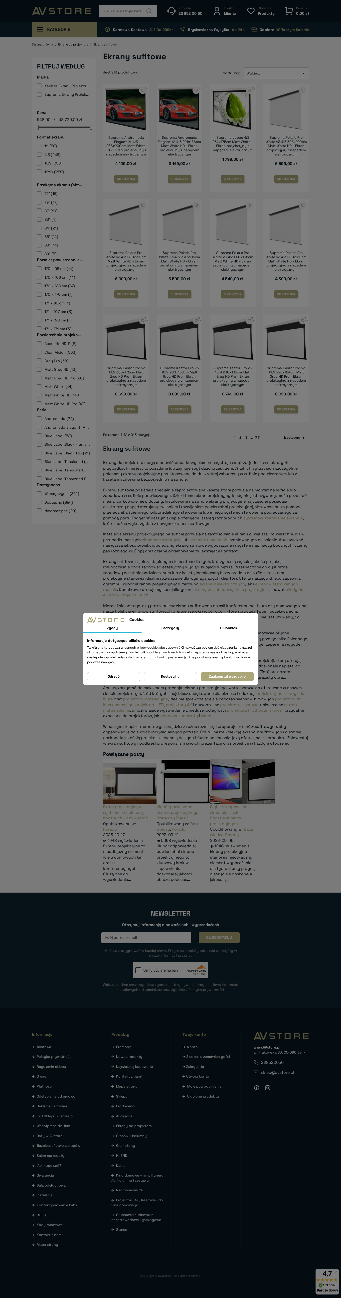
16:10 (54, 171)
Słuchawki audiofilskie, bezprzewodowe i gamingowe (136, 1217)
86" (51, 236)
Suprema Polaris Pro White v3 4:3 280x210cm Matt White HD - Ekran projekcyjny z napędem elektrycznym (126, 261)
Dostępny (58, 502)
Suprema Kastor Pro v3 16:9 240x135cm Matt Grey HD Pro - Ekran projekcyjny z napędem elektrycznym (232, 376)
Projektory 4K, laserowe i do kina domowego (137, 1202)
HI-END (121, 1155)
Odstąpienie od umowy (56, 1096)
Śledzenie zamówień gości (208, 1056)
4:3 (52, 154)
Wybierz (276, 73)
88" (51, 245)
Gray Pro (56, 360)
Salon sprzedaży (50, 1155)
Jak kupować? (49, 1165)
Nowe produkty (129, 1056)
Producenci (125, 1106)
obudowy (169, 715)
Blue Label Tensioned (67, 461)
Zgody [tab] (112, 628)
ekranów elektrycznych (222, 584)
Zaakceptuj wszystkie (227, 676)
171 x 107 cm (58, 311)
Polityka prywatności (54, 1056)
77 (257, 437)
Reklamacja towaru (52, 1106)
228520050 (272, 1062)
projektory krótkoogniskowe (254, 710)
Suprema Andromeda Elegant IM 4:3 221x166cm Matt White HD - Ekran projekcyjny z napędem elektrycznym (179, 145)
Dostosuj (169, 676)
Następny (295, 438)
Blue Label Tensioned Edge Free (67, 478)
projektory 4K (179, 704)
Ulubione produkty (203, 1096)
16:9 (53, 163)
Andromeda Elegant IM (67, 427)
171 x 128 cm (58, 320)
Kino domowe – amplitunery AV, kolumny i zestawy (137, 1178)
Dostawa (44, 1047)
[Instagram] (268, 1088)
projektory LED (149, 704)
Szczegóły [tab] (170, 628)
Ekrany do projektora (134, 1126)
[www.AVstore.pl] (61, 11)
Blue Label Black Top (67, 453)
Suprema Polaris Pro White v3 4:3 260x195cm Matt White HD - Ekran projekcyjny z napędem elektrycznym (179, 261)
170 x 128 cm (59, 285)
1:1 (50, 145)
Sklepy (122, 1096)
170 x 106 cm (59, 277)
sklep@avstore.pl (277, 1072)
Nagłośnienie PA (129, 1190)
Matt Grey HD (60, 369)
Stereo (121, 1229)
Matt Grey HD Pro (64, 378)
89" (50, 253)
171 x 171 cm (57, 328)
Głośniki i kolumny (131, 1136)
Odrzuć (114, 676)
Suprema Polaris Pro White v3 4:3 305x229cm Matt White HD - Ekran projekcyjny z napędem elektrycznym (286, 145)
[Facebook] (257, 1088)
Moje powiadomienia (204, 1086)
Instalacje (44, 1195)
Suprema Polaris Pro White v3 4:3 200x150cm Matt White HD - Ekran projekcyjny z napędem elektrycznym (286, 261)
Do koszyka (126, 179)
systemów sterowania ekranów (273, 518)
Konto (192, 1047)
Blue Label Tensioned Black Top (67, 470)
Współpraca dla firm (53, 1126)
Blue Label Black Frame (67, 444)
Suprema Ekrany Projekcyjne (67, 94)
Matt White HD (62, 395)
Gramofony (125, 1145)
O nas (41, 1076)
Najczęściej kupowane (134, 1066)
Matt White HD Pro (65, 403)
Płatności (44, 1086)
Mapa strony (47, 1244)
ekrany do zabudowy (213, 589)
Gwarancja (45, 1175)
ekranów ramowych (208, 539)
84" (51, 228)
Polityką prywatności (206, 989)
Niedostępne (60, 510)
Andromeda (59, 418)
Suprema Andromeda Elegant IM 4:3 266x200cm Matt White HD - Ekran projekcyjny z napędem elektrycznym (126, 145)
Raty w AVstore (49, 1136)
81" (51, 210)
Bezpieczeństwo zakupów (58, 1145)
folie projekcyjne (251, 589)
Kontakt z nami (49, 1235)
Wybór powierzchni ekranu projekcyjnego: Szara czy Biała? (178, 812)
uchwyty (189, 715)
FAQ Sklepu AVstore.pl (55, 1116)
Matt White (58, 386)
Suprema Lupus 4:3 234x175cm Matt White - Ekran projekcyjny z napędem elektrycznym (232, 143)
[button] (224, 11)
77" (51, 193)
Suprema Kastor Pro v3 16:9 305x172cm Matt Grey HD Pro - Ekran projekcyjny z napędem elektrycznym (126, 376)
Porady (110, 829)
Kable (120, 1165)
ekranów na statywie (161, 539)
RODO (41, 1215)
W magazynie (61, 493)
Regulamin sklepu (51, 1066)
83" (50, 219)
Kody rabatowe (50, 1225)
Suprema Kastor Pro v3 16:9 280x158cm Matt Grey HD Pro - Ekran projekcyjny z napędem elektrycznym (179, 376)
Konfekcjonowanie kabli (57, 1205)
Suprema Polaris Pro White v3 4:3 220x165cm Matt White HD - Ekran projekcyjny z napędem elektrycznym (232, 261)
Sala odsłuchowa (51, 1185)
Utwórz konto (197, 1076)
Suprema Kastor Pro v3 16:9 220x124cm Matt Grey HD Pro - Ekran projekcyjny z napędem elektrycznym (286, 376)
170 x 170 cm (58, 294)
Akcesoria (124, 1116)
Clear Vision (60, 352)
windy (207, 715)
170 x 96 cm (58, 268)
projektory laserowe (239, 704)
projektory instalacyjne (145, 699)
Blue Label (58, 435)
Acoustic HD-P (60, 343)
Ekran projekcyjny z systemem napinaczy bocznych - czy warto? (125, 812)
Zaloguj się (195, 1066)
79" (51, 202)
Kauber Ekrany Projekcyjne (67, 85)
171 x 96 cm (57, 303)
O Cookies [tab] (228, 628)
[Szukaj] (149, 11)
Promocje (124, 1047)
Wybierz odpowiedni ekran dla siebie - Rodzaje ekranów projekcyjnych (229, 815)
